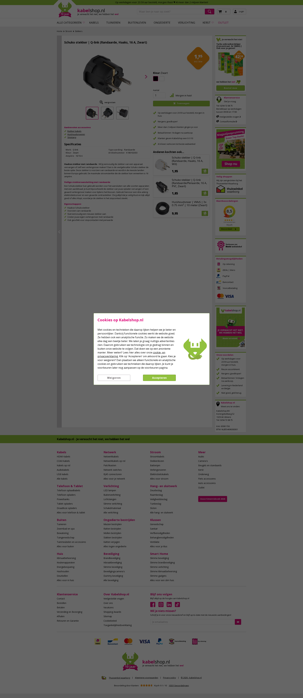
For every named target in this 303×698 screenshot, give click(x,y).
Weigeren (114, 378)
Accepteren (159, 378)
